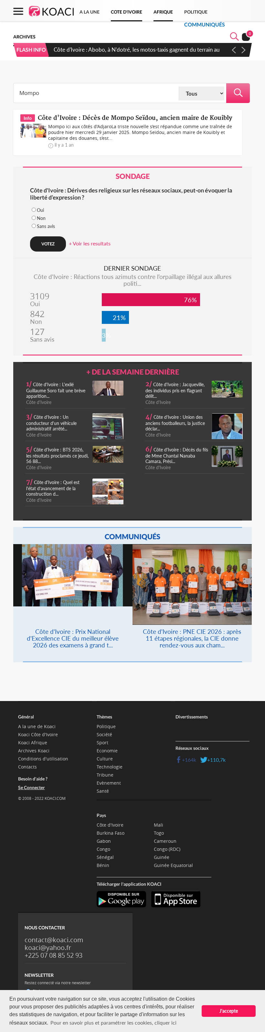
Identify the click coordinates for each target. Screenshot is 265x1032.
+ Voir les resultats (90, 243)
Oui (40, 210)
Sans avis (46, 226)
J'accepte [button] (228, 1011)
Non (41, 218)
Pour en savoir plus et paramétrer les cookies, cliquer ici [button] (113, 1022)
